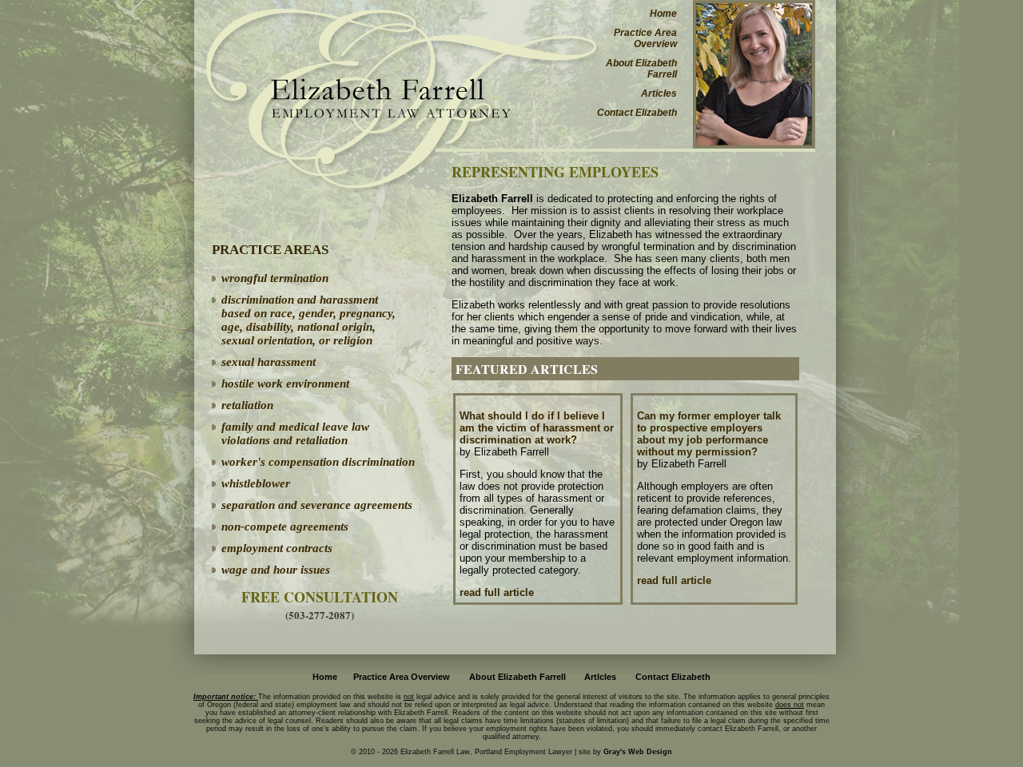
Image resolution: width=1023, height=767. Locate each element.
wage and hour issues (275, 569)
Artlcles (600, 677)
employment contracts (276, 548)
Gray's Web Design (637, 752)
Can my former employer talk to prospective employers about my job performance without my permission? (709, 434)
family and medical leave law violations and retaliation (295, 433)
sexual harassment (268, 362)
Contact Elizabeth (637, 112)
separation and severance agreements (316, 505)
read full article (497, 592)
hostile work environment (285, 383)
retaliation (247, 405)
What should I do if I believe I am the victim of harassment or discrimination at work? (537, 428)
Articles (659, 93)
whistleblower (255, 483)
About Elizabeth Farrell (641, 69)
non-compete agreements (284, 526)
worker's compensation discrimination (318, 461)
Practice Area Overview (645, 38)
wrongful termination (274, 278)
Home (663, 13)
